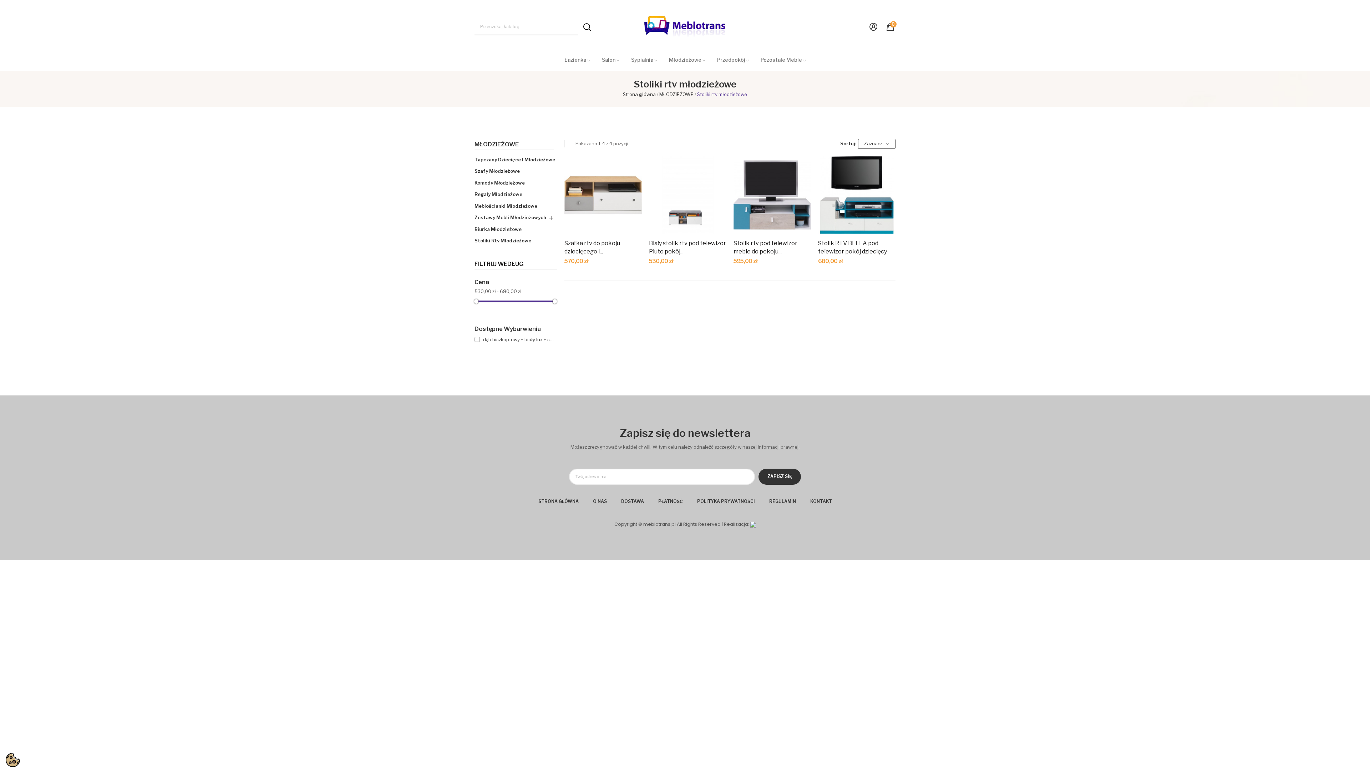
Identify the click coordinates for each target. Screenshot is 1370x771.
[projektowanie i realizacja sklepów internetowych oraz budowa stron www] (753, 524)
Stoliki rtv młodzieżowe (503, 240)
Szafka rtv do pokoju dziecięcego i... (592, 247)
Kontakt (821, 501)
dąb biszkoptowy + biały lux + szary (519, 339)
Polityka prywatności (726, 501)
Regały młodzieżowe (498, 194)
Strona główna (558, 501)
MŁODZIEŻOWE (497, 144)
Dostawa (632, 501)
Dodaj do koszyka (603, 221)
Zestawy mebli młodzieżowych (510, 217)
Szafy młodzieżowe (497, 171)
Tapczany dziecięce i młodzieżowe (515, 159)
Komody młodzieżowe (500, 183)
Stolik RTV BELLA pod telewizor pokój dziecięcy (852, 247)
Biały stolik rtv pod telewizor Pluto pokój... (687, 247)
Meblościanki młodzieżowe (506, 206)
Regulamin (782, 501)
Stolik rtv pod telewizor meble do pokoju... (765, 247)
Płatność (670, 501)
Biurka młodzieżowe (498, 229)
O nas (600, 501)
